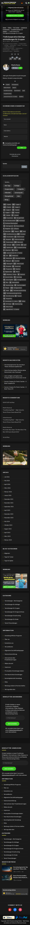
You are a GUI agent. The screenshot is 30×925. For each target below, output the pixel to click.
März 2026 (7, 488)
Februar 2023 (8, 540)
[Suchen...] (26, 3)
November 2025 (8, 503)
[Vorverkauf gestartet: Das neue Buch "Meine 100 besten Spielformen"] (7, 869)
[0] (15, 58)
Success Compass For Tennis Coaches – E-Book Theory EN (15, 388)
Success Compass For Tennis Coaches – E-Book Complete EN (15, 382)
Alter (18, 196)
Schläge (16, 185)
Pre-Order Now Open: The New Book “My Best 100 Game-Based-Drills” (14, 431)
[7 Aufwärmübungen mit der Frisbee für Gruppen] (15, 54)
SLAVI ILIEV (6, 402)
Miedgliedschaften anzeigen (15, 15)
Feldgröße (21, 189)
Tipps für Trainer (8, 557)
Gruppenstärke (9, 189)
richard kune (6, 417)
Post (22, 147)
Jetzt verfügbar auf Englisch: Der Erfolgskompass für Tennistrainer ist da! (15, 377)
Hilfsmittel (8, 192)
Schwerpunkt (18, 192)
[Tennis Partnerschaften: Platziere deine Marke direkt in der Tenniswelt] (7, 877)
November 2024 (8, 517)
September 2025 (9, 506)
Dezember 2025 (8, 499)
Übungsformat (9, 196)
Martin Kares (15, 65)
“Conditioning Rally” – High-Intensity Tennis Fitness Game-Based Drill (13, 411)
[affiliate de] (15, 581)
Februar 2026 (8, 491)
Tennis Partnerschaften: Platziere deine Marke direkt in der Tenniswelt (15, 371)
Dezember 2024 (8, 514)
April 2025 (7, 510)
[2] (10, 58)
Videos (10, 27)
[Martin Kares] (6, 67)
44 (20, 68)
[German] (22, 3)
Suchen (5, 163)
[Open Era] (15, 457)
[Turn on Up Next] (12, 54)
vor (7, 41)
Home (4, 27)
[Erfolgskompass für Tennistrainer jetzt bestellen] (15, 330)
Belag (6, 199)
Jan (4, 437)
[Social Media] (10, 909)
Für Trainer (16, 27)
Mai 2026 (7, 480)
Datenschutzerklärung (15, 730)
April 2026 (7, 484)
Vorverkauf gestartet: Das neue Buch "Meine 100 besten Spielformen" (14, 365)
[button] (15, 671)
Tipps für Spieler (8, 560)
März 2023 (7, 536)
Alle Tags (7, 185)
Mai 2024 (7, 521)
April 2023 (7, 532)
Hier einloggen (21, 19)
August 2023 (8, 529)
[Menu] (2, 3)
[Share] (19, 58)
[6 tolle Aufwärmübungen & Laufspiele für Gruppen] (18, 54)
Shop (13, 402)
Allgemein (7, 553)
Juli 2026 (7, 477)
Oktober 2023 (8, 525)
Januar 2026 (7, 495)
